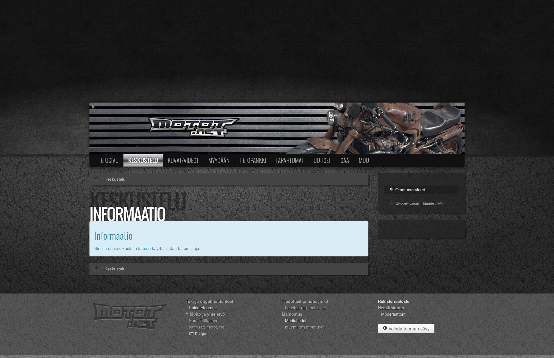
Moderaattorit (393, 314)
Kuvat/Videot (183, 160)
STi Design (197, 333)
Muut (365, 160)
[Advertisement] (277, 51)
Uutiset (322, 160)
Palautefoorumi (203, 307)
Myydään (219, 160)
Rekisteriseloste (393, 301)
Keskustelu (143, 160)
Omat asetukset (409, 190)
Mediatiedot (295, 320)
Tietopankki (252, 160)
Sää (344, 160)
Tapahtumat (290, 160)
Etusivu (110, 160)
